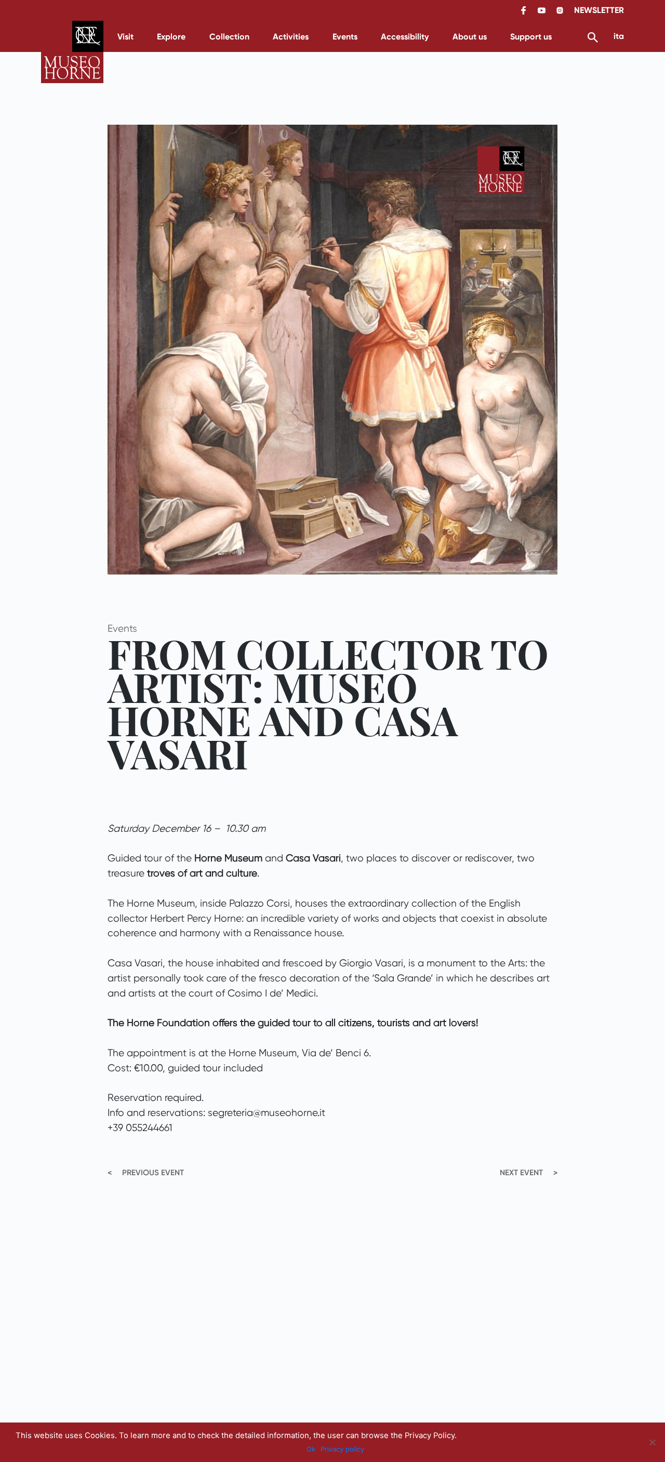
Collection (229, 37)
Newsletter (599, 10)
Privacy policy (342, 1449)
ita (619, 36)
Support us (531, 37)
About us (470, 37)
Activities (291, 37)
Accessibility (405, 37)
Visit (125, 37)
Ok (311, 1449)
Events (344, 37)
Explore (171, 37)
